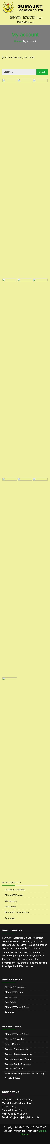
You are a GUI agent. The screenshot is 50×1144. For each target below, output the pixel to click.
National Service (12, 1044)
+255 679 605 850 (15, 18)
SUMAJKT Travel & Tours (17, 912)
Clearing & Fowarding (14, 1039)
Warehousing (11, 901)
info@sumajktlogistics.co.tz (25, 22)
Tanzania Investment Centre (18, 1059)
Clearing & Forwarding (15, 889)
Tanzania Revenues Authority (18, 1054)
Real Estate (10, 906)
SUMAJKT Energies (14, 895)
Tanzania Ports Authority (16, 1049)
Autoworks (10, 918)
